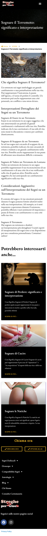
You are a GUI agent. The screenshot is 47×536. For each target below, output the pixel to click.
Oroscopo (6, 466)
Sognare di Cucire (15, 353)
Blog (4, 482)
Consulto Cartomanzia (12, 493)
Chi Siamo (6, 488)
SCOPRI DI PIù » (11, 316)
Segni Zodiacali (8, 460)
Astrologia (6, 477)
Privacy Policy (6, 531)
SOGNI (14, 46)
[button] (40, 4)
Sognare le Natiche (16, 411)
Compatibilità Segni (11, 471)
